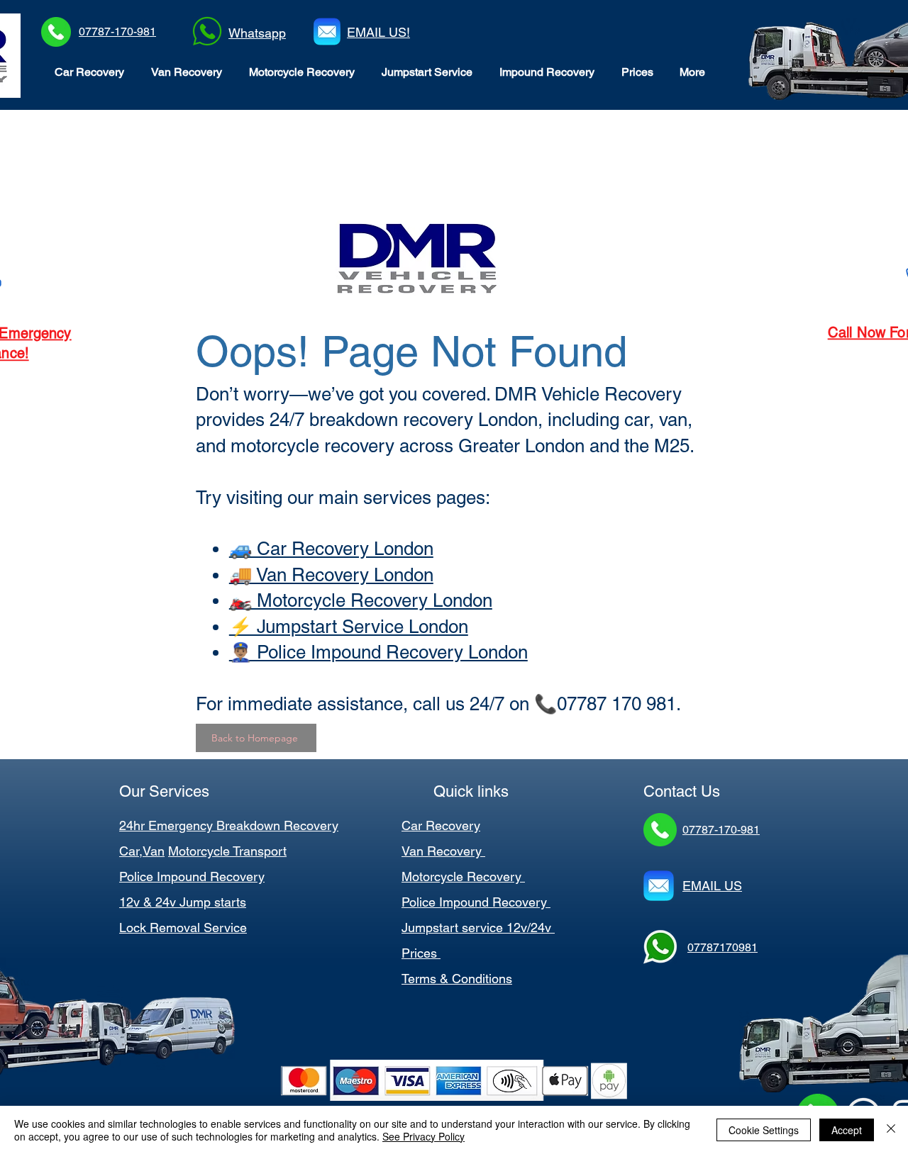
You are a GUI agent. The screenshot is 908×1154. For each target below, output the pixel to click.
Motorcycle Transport (227, 851)
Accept (846, 1130)
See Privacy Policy (423, 1136)
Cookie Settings (764, 1130)
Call (834, 332)
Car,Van (142, 851)
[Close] (890, 1130)
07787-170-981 (117, 31)
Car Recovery (441, 825)
